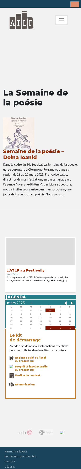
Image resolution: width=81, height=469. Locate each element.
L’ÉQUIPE (10, 466)
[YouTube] (32, 4)
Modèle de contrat (27, 375)
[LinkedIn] (19, 4)
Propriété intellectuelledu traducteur (31, 368)
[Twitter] (12, 4)
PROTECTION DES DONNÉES (20, 456)
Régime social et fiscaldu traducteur (30, 359)
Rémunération (25, 384)
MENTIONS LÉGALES (16, 451)
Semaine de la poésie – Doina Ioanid (33, 154)
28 (50, 310)
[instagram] (25, 4)
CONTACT (10, 461)
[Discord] (38, 4)
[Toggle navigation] (61, 20)
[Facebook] (6, 4)
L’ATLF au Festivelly (25, 270)
